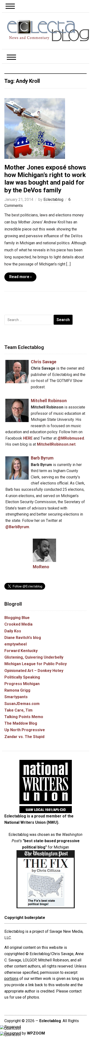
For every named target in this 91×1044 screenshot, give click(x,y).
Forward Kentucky (21, 650)
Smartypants (16, 697)
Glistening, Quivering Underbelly (33, 657)
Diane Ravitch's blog (22, 637)
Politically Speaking (22, 677)
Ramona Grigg (17, 690)
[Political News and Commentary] (48, 30)
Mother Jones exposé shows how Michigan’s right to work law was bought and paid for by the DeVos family (45, 179)
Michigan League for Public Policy (35, 664)
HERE (28, 438)
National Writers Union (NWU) (31, 822)
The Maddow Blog (20, 723)
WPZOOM (36, 1033)
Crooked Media (18, 624)
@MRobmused (71, 438)
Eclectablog (53, 199)
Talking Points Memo (23, 716)
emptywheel (15, 644)
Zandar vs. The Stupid (24, 736)
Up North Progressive (24, 730)
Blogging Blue (17, 617)
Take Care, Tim (18, 710)
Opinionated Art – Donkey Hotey (33, 670)
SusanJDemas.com (22, 703)
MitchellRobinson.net (56, 444)
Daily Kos (12, 631)
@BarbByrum (17, 527)
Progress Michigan (22, 683)
